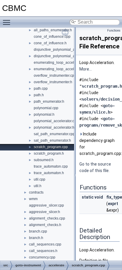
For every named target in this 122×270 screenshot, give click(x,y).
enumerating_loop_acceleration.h (61, 69)
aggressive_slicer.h (44, 212)
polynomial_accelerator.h (54, 127)
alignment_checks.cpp (47, 218)
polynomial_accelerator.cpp (56, 121)
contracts (36, 192)
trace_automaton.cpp (51, 166)
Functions (114, 30)
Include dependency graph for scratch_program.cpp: (99, 144)
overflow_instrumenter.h (53, 82)
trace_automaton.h (49, 173)
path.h (39, 95)
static (88, 197)
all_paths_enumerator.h (53, 30)
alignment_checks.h (45, 225)
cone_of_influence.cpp (52, 37)
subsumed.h (44, 160)
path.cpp (41, 88)
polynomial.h (44, 114)
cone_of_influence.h (50, 43)
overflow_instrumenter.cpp (55, 75)
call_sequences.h (43, 251)
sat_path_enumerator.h (52, 140)
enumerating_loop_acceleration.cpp (63, 62)
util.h (37, 186)
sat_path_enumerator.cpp (54, 134)
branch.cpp (38, 231)
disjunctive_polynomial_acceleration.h (65, 56)
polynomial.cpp (46, 108)
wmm (33, 199)
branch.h (36, 238)
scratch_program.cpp (51, 147)
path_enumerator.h (49, 101)
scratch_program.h (49, 153)
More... (85, 69)
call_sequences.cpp (45, 244)
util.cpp (39, 179)
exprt (113, 203)
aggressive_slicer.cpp (46, 205)
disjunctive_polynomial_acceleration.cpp (66, 50)
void (98, 197)
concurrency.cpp (42, 257)
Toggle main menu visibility (7, 22)
